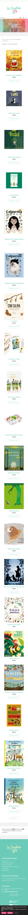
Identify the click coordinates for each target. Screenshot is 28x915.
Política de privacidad (7, 863)
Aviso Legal (5, 861)
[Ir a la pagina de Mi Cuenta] (20, 17)
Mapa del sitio (5, 870)
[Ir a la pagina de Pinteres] (17, 895)
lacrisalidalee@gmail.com (11, 891)
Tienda (7, 39)
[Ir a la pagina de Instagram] (11, 895)
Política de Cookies (7, 865)
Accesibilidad (5, 868)
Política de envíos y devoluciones (10, 866)
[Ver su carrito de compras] (23, 18)
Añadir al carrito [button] (14, 80)
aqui (2, 910)
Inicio (9, 26)
